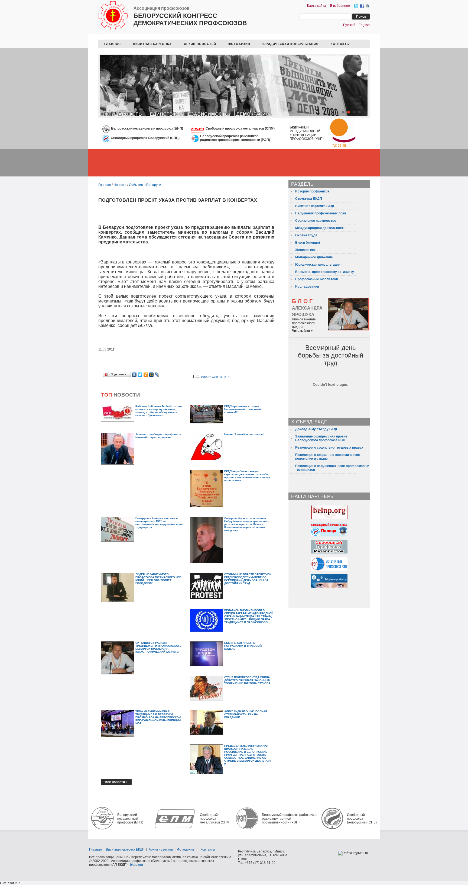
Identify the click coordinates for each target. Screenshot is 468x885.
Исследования (307, 286)
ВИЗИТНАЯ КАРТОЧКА (152, 44)
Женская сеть (306, 250)
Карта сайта (316, 6)
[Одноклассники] (146, 374)
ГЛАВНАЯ (112, 44)
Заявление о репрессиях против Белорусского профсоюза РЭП (321, 438)
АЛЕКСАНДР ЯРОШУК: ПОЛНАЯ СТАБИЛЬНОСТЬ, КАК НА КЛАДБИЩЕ (245, 714)
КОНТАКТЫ (340, 44)
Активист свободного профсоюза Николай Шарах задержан (158, 436)
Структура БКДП (308, 199)
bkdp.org (136, 865)
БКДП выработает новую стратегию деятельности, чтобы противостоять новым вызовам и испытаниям (247, 476)
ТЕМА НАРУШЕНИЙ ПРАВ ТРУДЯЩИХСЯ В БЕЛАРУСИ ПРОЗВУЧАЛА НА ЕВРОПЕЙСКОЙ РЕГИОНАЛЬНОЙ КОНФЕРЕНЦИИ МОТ (158, 717)
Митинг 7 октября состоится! (244, 434)
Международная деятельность (320, 228)
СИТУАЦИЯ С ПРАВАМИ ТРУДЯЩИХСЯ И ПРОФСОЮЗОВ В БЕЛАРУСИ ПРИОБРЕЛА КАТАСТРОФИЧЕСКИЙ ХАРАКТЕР (158, 647)
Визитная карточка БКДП (315, 206)
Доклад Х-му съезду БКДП (317, 429)
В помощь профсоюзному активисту (324, 272)
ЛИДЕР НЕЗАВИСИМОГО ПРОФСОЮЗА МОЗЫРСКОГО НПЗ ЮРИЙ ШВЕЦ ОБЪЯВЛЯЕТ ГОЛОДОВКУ (158, 579)
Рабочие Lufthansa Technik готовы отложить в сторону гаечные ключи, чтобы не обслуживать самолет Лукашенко (159, 411)
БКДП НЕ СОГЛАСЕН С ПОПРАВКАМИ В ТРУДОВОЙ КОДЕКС (243, 645)
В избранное (340, 6)
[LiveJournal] (157, 374)
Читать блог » (302, 331)
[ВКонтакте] (134, 374)
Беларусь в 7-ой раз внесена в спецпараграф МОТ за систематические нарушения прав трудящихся (159, 523)
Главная (104, 185)
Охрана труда (306, 235)
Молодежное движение (314, 257)
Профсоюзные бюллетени (316, 279)
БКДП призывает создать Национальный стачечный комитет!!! (242, 409)
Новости (119, 185)
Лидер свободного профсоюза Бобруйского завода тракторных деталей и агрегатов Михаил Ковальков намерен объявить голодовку (246, 524)
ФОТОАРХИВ (239, 44)
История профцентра (312, 191)
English (364, 25)
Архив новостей (161, 849)
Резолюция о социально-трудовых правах (329, 447)
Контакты (207, 849)
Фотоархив (185, 849)
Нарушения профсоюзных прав (320, 213)
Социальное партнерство (315, 221)
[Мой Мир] (151, 374)
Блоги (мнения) (307, 242)
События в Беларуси (145, 185)
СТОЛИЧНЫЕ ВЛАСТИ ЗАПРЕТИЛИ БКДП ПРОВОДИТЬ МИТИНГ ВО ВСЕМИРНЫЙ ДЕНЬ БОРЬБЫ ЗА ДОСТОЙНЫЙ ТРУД (247, 579)
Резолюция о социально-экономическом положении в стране (327, 457)
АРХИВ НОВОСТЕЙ (200, 44)
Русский (349, 25)
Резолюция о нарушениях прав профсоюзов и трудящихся (332, 468)
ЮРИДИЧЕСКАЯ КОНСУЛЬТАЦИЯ (290, 44)
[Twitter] (140, 374)
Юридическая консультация (317, 264)
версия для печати (215, 376)
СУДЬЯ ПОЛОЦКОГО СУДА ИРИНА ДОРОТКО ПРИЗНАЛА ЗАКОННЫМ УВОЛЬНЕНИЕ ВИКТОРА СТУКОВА (247, 680)
